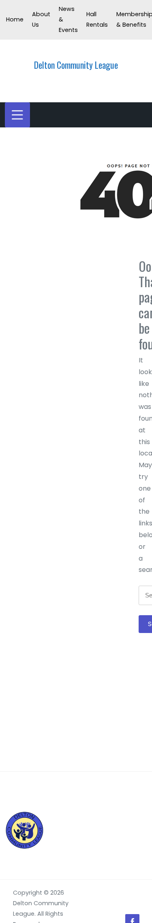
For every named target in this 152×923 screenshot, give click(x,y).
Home (15, 19)
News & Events (68, 19)
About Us (41, 19)
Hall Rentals (97, 19)
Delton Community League (76, 64)
